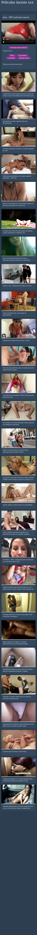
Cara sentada (22, 55)
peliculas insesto (24, 58)
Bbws (12, 55)
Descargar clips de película (19, 47)
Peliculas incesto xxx (17, 2)
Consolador (11, 58)
